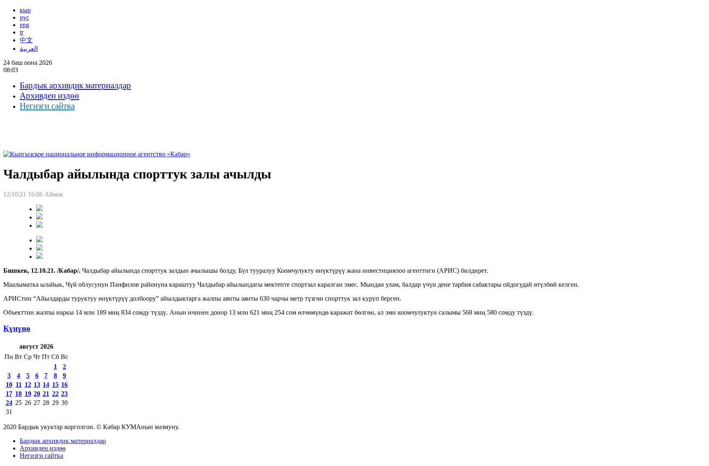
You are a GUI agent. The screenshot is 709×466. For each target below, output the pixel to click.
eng (24, 24)
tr (21, 32)
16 (64, 384)
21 (46, 393)
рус (24, 17)
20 (37, 393)
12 (28, 384)
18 (18, 393)
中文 (26, 40)
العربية (29, 48)
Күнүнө (16, 328)
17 (9, 393)
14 (46, 384)
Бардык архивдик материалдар (75, 85)
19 (28, 393)
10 (9, 384)
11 (19, 384)
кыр (25, 10)
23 (64, 393)
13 (37, 384)
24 (9, 402)
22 (55, 393)
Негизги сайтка (47, 106)
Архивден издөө (49, 96)
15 (55, 384)
